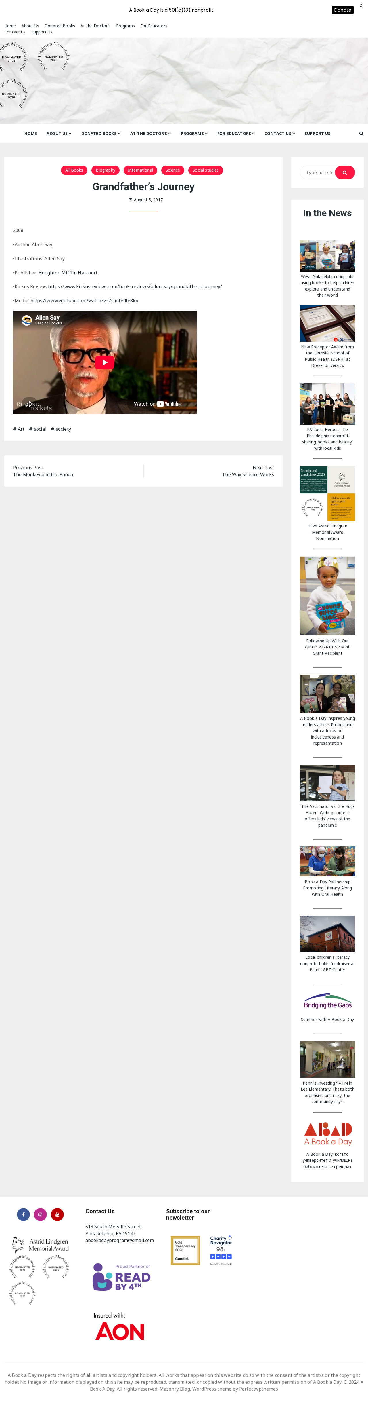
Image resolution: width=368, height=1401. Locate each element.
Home (10, 26)
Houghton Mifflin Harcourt (68, 272)
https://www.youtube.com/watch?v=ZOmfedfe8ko (84, 300)
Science (173, 170)
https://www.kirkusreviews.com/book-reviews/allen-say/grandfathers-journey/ (135, 286)
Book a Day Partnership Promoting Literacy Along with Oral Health (327, 888)
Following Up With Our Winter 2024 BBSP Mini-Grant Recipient (327, 647)
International (140, 170)
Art (21, 429)
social (40, 429)
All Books (74, 170)
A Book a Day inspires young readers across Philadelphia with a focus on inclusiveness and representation (327, 730)
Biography (105, 170)
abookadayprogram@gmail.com (119, 1240)
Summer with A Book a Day (327, 1019)
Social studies (206, 170)
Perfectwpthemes (258, 1389)
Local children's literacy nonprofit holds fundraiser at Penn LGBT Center (327, 963)
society (63, 429)
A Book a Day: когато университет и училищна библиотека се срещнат (327, 1160)
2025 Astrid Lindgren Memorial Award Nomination (327, 532)
